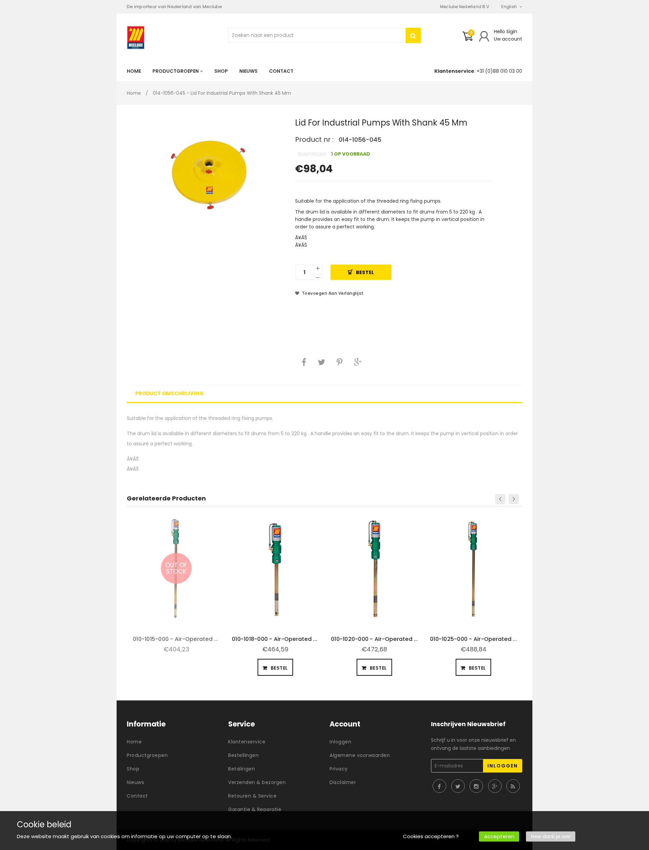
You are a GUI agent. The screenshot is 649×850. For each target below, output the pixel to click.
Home (134, 93)
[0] (467, 39)
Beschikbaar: (312, 154)
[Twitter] (321, 362)
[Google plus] (357, 362)
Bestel (365, 272)
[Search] (413, 35)
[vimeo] (339, 362)
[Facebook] (304, 362)
